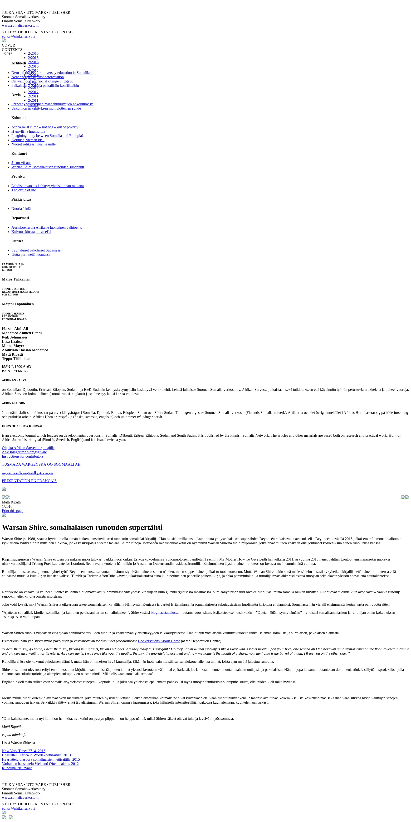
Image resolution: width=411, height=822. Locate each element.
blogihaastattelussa (165, 612)
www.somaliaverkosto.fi (20, 25)
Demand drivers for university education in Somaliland (52, 73)
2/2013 (33, 83)
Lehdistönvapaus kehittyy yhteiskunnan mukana (47, 186)
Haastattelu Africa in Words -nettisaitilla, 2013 (36, 755)
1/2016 (33, 62)
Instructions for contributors (22, 456)
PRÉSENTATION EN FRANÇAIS (29, 481)
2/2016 (33, 53)
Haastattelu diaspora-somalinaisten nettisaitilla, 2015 (41, 759)
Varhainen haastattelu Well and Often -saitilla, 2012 (40, 764)
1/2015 (33, 70)
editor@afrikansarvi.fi (18, 36)
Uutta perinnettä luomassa (30, 254)
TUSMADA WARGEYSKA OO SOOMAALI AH (41, 464)
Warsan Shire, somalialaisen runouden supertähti (47, 167)
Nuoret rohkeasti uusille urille (33, 144)
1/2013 (33, 88)
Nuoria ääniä (21, 209)
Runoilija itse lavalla (17, 768)
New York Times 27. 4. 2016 (23, 751)
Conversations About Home (159, 641)
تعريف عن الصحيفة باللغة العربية (27, 473)
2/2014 (33, 75)
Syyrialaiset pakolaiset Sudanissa (36, 250)
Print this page (12, 511)
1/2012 (33, 96)
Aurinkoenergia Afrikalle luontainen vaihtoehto (46, 227)
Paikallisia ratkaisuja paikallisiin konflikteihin (45, 85)
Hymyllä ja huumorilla (28, 131)
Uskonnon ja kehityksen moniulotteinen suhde (46, 108)
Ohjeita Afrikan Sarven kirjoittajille (28, 448)
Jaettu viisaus (21, 163)
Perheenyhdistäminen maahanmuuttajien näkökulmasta (52, 104)
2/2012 (33, 92)
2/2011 (33, 100)
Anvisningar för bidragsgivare (24, 452)
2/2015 (33, 66)
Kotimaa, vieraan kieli (27, 140)
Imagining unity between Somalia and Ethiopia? (47, 136)
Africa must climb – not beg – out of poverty (44, 127)
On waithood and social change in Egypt (42, 81)
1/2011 (33, 105)
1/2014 (33, 79)
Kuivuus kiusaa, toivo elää (31, 232)
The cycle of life (23, 190)
